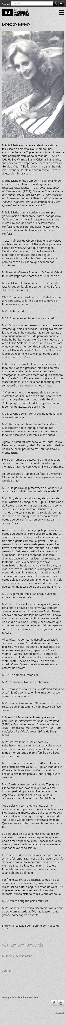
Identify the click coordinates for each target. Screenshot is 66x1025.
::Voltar (6, 970)
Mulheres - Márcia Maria (17, 956)
